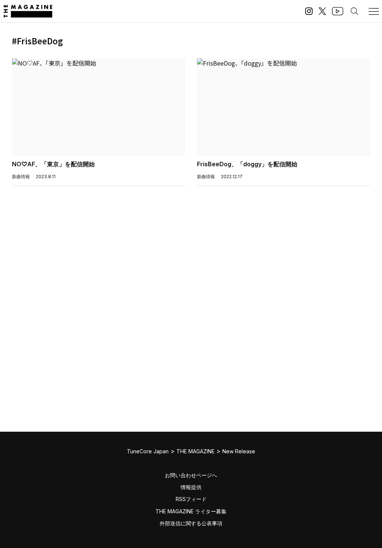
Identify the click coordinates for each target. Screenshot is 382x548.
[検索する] (354, 11)
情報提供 (191, 487)
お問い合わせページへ (191, 475)
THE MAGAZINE (195, 451)
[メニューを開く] (374, 11)
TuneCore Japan (148, 451)
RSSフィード (191, 499)
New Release (238, 451)
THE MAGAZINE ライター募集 (191, 511)
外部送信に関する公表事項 (191, 523)
